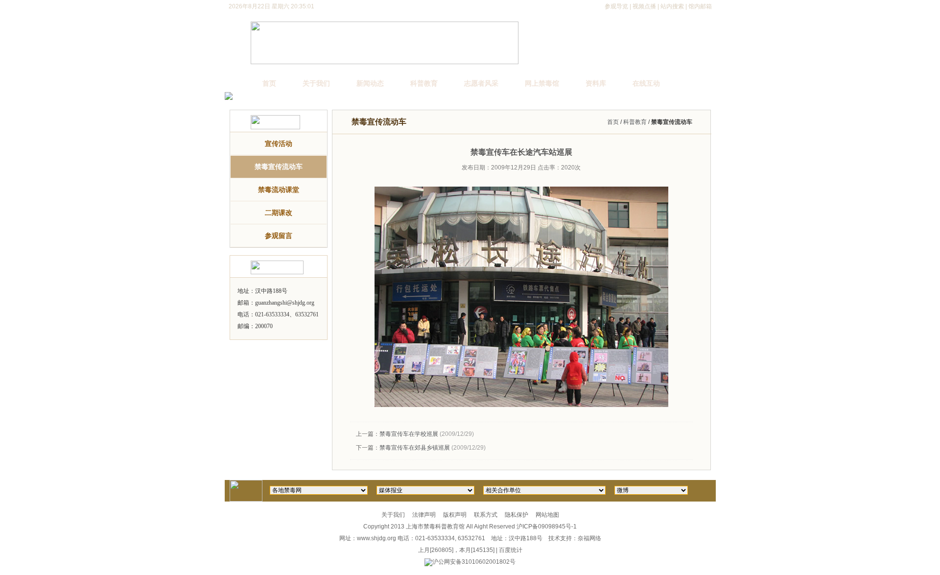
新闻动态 (370, 83)
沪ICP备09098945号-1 (547, 526)
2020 (568, 167)
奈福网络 (589, 538)
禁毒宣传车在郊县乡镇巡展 (414, 447)
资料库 (596, 83)
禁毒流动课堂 (278, 189)
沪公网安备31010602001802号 (474, 561)
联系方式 (485, 514)
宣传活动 (278, 143)
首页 (269, 83)
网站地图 (547, 514)
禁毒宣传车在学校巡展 (408, 434)
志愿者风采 (481, 83)
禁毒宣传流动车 (279, 166)
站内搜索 (672, 6)
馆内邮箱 (700, 6)
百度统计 (510, 550)
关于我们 (316, 83)
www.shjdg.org (376, 538)
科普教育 (424, 83)
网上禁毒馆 (542, 83)
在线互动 (646, 83)
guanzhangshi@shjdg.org (284, 302)
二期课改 (278, 212)
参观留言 (278, 236)
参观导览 (616, 6)
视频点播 (644, 6)
